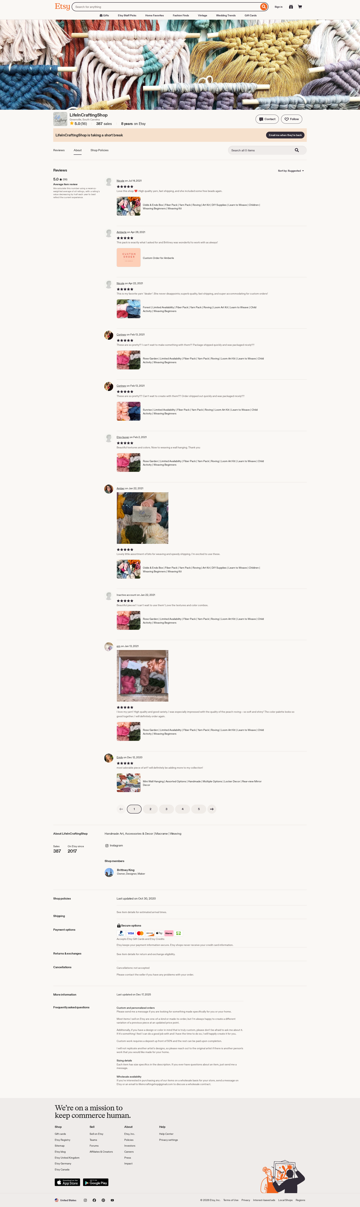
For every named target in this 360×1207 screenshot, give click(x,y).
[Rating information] (72, 124)
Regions (300, 1200)
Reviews (59, 150)
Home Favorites (154, 15)
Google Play (95, 1182)
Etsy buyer (123, 437)
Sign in (279, 6)
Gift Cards (251, 15)
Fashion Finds (181, 15)
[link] (121, 809)
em (118, 646)
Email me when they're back (285, 135)
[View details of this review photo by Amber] (142, 518)
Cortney (121, 334)
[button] (267, 119)
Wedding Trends (226, 15)
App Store (67, 1182)
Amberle (122, 232)
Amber (120, 488)
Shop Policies (100, 150)
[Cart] (300, 6)
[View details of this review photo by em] (142, 676)
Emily (120, 757)
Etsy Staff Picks (127, 15)
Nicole (120, 180)
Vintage (202, 15)
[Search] (263, 6)
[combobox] (165, 6)
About (78, 150)
